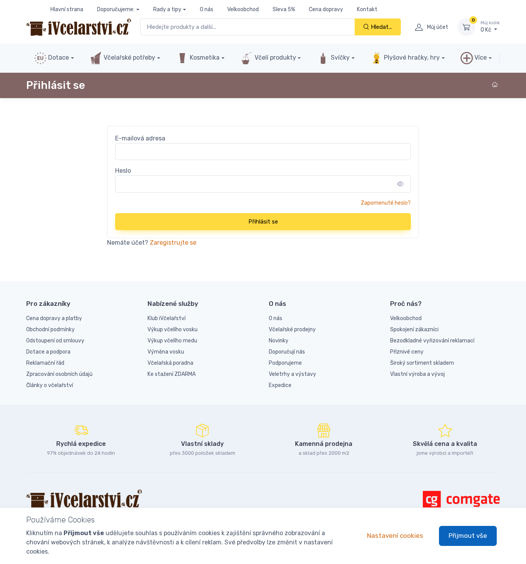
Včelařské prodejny (292, 329)
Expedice (280, 385)
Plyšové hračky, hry (412, 57)
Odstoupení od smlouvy (55, 340)
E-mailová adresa (140, 138)
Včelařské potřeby (128, 57)
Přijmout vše (468, 535)
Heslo (123, 170)
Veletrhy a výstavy (292, 374)
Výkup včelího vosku (172, 329)
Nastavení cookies (395, 535)
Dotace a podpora (48, 352)
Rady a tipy (167, 9)
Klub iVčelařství (166, 318)
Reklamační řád (45, 363)
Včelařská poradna (170, 363)
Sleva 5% (284, 9)
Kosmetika (203, 57)
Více (480, 57)
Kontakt (367, 9)
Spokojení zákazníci (414, 329)
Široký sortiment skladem (422, 363)
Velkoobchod (243, 9)
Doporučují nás (287, 352)
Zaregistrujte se (173, 242)
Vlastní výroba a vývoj (417, 374)
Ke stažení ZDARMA (171, 374)
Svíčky (339, 57)
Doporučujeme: (115, 9)
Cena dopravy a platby (54, 318)
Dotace (58, 57)
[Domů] (496, 85)
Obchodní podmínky (50, 329)
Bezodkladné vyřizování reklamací (432, 340)
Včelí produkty (274, 57)
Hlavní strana (66, 9)
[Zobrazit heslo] (400, 184)
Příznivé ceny (407, 352)
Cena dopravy (326, 9)
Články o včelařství (49, 385)
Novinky (278, 340)
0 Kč (490, 26)
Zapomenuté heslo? (386, 203)
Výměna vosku (165, 352)
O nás (206, 9)
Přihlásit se (263, 221)
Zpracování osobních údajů (59, 374)
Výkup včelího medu (172, 340)
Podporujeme (285, 363)
